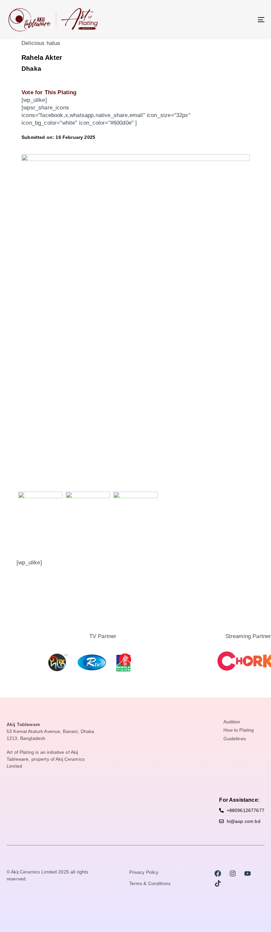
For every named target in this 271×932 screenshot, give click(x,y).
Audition (232, 722)
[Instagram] (233, 873)
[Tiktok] (218, 883)
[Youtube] (247, 873)
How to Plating (238, 730)
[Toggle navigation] (221, 19)
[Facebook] (218, 873)
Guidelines (234, 739)
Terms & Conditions (150, 884)
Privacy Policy (144, 872)
